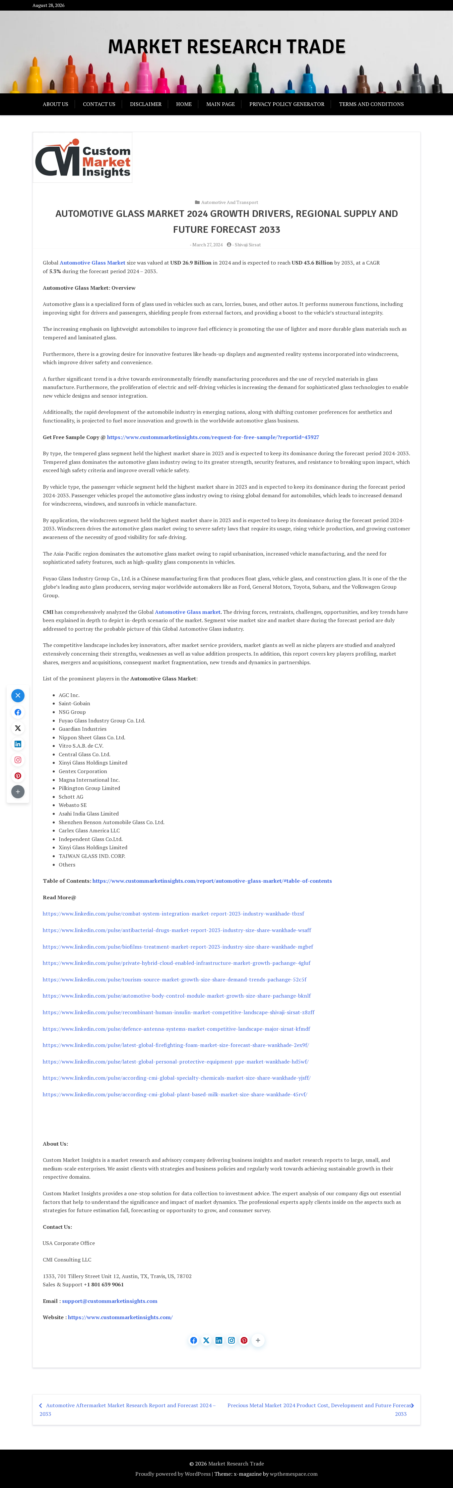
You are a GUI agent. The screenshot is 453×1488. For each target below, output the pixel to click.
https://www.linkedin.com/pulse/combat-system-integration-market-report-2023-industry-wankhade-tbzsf (173, 913)
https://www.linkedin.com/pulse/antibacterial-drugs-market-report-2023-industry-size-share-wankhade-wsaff (177, 930)
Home (184, 104)
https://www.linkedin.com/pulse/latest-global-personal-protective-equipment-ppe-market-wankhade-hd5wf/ (176, 1061)
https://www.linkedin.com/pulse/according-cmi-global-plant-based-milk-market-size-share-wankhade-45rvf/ (175, 1094)
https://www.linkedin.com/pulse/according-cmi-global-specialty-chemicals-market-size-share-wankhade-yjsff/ (177, 1077)
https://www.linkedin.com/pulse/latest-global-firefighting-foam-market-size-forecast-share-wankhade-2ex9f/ (176, 1045)
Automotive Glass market (188, 612)
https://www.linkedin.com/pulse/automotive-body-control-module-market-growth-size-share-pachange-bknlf (177, 995)
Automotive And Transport (229, 202)
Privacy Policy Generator (286, 104)
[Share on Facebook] (193, 1340)
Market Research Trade (226, 47)
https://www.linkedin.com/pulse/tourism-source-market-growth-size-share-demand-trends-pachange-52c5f (174, 979)
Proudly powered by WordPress (173, 1473)
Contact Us (99, 104)
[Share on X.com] (206, 1340)
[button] (258, 1340)
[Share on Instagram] (231, 1340)
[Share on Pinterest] (244, 1340)
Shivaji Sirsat (248, 244)
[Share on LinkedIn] (219, 1340)
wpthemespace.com (294, 1473)
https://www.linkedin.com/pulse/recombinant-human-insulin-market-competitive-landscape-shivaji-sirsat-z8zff (178, 1012)
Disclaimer (146, 104)
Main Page (220, 104)
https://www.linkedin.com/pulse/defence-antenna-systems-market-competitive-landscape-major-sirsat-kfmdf (176, 1028)
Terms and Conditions (371, 104)
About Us (55, 104)
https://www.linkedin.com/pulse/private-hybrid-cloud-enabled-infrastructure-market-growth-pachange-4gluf (176, 963)
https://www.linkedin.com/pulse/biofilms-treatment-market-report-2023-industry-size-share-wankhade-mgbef (178, 946)
